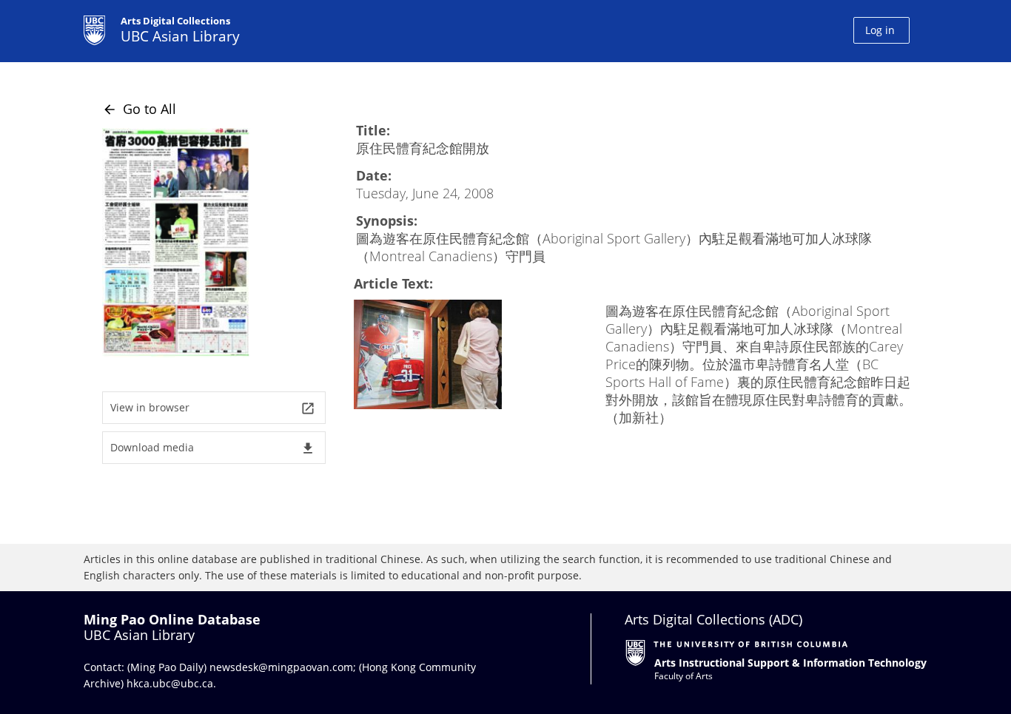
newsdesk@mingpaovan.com (281, 667)
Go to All (139, 109)
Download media (212, 448)
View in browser (212, 408)
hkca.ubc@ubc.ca (170, 683)
